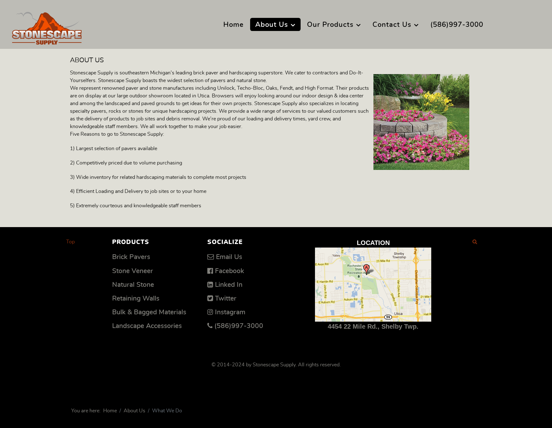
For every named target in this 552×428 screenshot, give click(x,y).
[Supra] (47, 26)
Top (70, 241)
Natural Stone (133, 284)
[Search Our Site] (474, 241)
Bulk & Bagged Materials (149, 312)
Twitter (225, 298)
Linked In (228, 284)
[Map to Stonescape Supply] (373, 285)
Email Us (229, 257)
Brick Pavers (131, 257)
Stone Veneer (132, 271)
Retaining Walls (135, 298)
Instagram (230, 312)
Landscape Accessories (147, 326)
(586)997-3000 (238, 326)
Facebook (229, 271)
